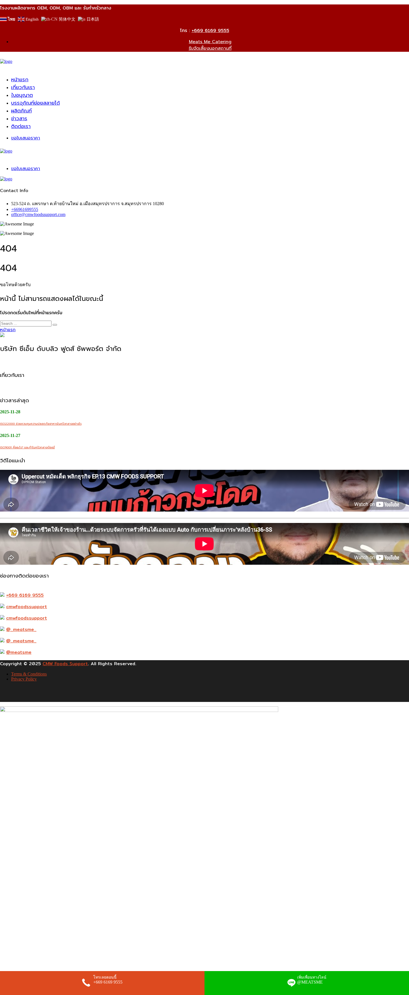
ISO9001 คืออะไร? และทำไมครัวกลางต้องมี (27, 447)
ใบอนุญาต (22, 95)
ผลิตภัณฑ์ (21, 111)
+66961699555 (24, 209)
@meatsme (18, 652)
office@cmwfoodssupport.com (38, 214)
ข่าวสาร (19, 118)
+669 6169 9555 (210, 30)
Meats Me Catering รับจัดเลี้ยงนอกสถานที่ (210, 45)
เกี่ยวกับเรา (23, 87)
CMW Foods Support (65, 663)
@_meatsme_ (21, 629)
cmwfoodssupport (26, 606)
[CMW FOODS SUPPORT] (6, 61)
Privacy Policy (24, 679)
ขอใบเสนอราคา (25, 138)
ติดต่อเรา (21, 126)
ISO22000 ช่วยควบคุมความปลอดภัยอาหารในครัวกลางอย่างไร (41, 423)
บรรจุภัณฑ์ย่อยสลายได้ (35, 103)
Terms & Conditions (29, 674)
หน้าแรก (19, 79)
